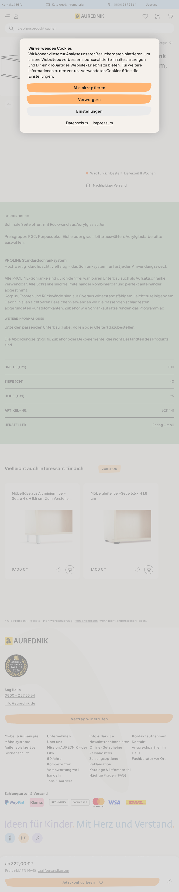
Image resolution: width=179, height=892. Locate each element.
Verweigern (89, 99)
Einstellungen (89, 111)
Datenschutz (77, 122)
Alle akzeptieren (89, 87)
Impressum (103, 122)
